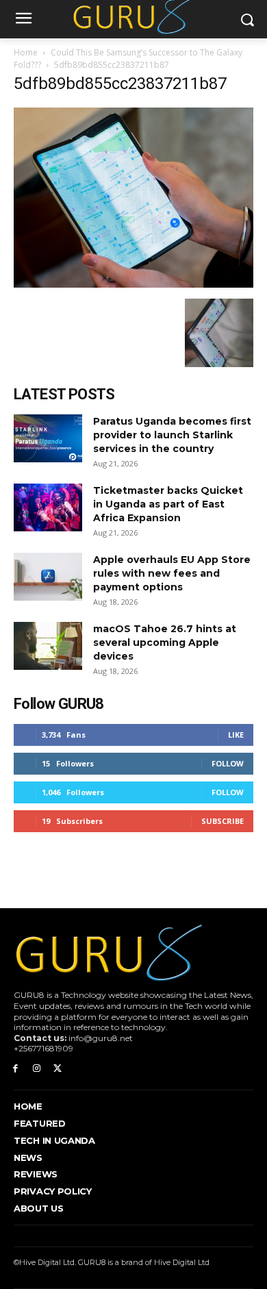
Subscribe (222, 821)
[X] (58, 1069)
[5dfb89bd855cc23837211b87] (133, 284)
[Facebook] (15, 1069)
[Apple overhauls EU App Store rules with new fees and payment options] (48, 577)
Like (236, 734)
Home (26, 52)
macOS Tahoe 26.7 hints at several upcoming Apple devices (164, 642)
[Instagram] (36, 1069)
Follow (228, 763)
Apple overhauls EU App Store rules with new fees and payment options (172, 573)
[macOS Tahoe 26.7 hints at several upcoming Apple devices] (48, 646)
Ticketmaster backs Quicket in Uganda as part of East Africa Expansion (168, 504)
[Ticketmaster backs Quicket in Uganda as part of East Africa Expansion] (48, 507)
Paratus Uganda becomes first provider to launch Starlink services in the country (172, 435)
